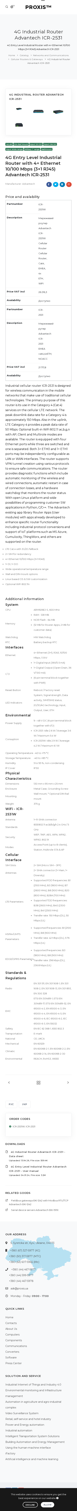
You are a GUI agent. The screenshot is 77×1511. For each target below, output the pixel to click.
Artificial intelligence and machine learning (31, 1459)
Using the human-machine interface (28, 1447)
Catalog (24, 55)
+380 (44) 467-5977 (23, 1269)
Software (11, 1357)
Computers (12, 1334)
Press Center (13, 1363)
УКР (24, 1104)
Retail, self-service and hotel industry (28, 1419)
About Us (11, 1328)
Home (11, 55)
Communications (16, 1346)
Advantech (28, 183)
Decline (30, 1505)
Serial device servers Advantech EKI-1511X (35, 1210)
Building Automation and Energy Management (35, 1442)
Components (13, 1340)
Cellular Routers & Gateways (27, 59)
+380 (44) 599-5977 (21, 1275)
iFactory (10, 1453)
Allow (48, 1504)
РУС (11, 1104)
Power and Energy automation (24, 1424)
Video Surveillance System (21, 1413)
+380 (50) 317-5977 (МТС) (25, 1256)
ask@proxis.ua (19, 1288)
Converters (12, 1351)
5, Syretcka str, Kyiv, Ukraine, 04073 (32, 1243)
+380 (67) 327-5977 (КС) (25, 1250)
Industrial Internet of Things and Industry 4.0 (33, 1384)
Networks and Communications (51, 55)
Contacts (11, 1323)
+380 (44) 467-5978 (21, 1281)
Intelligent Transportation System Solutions (32, 1436)
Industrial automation (18, 1430)
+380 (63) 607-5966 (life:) (24, 1262)
